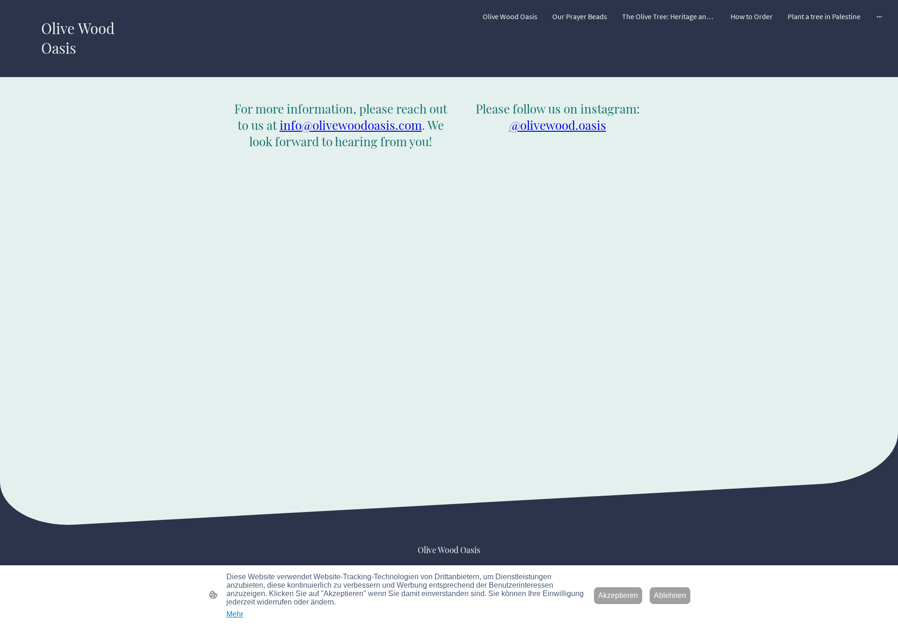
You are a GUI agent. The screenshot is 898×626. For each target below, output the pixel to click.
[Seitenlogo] (78, 66)
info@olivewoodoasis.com (351, 125)
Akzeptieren (618, 595)
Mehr (234, 614)
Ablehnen (670, 595)
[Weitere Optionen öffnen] (879, 16)
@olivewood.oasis (557, 125)
